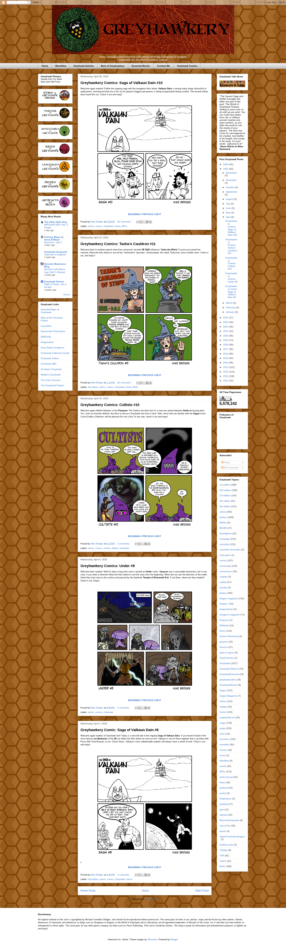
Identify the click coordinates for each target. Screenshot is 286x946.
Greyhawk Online (50, 358)
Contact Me (163, 66)
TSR (221, 855)
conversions (225, 571)
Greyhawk (108, 226)
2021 (226, 331)
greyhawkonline (227, 679)
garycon (223, 641)
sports (222, 831)
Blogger (174, 939)
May (228, 212)
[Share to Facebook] (147, 221)
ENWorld (224, 625)
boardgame (225, 533)
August (230, 199)
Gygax (222, 690)
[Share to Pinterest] (150, 221)
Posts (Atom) (151, 899)
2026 (226, 164)
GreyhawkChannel (229, 674)
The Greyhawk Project (52, 385)
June (229, 208)
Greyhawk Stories (54, 281)
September (232, 191)
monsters (224, 739)
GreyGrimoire (226, 658)
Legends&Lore (227, 717)
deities (115, 548)
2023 (226, 322)
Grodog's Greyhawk (51, 369)
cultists (107, 548)
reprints (223, 814)
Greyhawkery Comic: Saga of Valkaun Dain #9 (119, 730)
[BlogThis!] (141, 221)
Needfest (224, 760)
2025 (226, 169)
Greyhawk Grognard (55, 252)
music (222, 755)
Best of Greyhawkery (112, 66)
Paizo (222, 782)
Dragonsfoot (47, 342)
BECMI (223, 528)
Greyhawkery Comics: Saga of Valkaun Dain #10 (121, 83)
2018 (226, 344)
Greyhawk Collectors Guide (55, 353)
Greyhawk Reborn (228, 668)
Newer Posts (87, 890)
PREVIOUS (147, 214)
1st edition (224, 484)
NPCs (124, 226)
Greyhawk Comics (187, 66)
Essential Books (141, 66)
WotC (135, 387)
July (228, 203)
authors (223, 517)
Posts (226, 462)
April (228, 217)
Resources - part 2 (53, 242)
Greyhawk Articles (83, 66)
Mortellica (60, 66)
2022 (226, 326)
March (229, 303)
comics (98, 226)
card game (225, 555)
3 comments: (124, 543)
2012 (226, 371)
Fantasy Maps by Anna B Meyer (54, 238)
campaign (224, 539)
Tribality (223, 850)
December (231, 172)
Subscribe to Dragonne (55, 254)
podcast (223, 787)
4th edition (224, 501)
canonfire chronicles (229, 549)
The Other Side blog (55, 222)
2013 (226, 367)
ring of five (224, 825)
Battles (223, 522)
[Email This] (138, 221)
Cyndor (223, 587)
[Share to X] (144, 221)
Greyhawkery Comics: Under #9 (107, 566)
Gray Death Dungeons (52, 347)
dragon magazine (228, 598)
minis (222, 733)
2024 (226, 317)
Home (45, 66)
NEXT (158, 214)
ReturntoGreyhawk (229, 820)
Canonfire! (46, 326)
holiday (223, 706)
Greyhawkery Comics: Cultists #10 (109, 405)
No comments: (124, 221)
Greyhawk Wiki (48, 363)
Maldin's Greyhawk (51, 374)
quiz (221, 809)
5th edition (93, 387)
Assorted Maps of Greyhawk (50, 311)
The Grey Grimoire (50, 380)
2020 (226, 335)
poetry (222, 793)
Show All (66, 295)
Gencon (223, 647)
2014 (226, 362)
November (231, 180)
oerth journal (226, 777)
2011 (226, 376)
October (230, 187)
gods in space (226, 652)
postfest (223, 804)
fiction (222, 630)
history (222, 701)
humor (117, 226)
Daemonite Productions (53, 331)
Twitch (222, 861)
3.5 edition (224, 495)
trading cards (226, 844)
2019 (226, 340)
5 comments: (124, 708)
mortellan (224, 744)
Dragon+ (224, 603)
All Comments (230, 467)
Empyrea (224, 620)
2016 (226, 353)
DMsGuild (46, 336)
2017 (226, 349)
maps (222, 728)
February (231, 307)
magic (222, 723)
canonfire (224, 544)
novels (222, 766)
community (225, 566)
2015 (226, 358)
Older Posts (202, 890)
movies (223, 750)
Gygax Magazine (228, 695)
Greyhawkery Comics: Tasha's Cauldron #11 (118, 244)
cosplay (223, 576)
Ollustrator (152, 939)
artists (91, 226)
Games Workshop (228, 636)
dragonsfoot (225, 609)
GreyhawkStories (228, 685)
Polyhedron (225, 798)
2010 (226, 380)
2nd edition (93, 879)
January (230, 312)
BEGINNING (134, 214)
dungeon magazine (229, 614)
